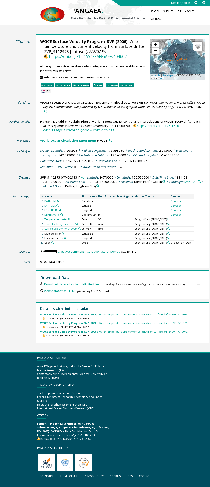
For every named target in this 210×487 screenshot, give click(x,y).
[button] (175, 56)
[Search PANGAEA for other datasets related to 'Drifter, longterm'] (97, 186)
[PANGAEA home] (52, 10)
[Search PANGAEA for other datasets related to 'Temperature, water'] (69, 219)
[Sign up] (196, 2)
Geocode (176, 201)
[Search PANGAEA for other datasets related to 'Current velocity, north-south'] (79, 228)
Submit (168, 11)
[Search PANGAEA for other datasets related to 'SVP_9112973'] (82, 177)
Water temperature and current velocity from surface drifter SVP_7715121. (114, 323)
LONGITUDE (51, 210)
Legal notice (45, 476)
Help (179, 11)
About (189, 11)
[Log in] (203, 2)
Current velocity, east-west (59, 224)
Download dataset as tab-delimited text (72, 284)
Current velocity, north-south (61, 229)
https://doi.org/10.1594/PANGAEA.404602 (88, 56)
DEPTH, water (52, 214)
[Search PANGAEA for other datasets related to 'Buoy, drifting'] (168, 219)
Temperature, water (55, 219)
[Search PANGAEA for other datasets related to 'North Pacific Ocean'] (163, 181)
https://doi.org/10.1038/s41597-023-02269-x (66, 439)
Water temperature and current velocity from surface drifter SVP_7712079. (114, 331)
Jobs (130, 476)
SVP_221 (190, 182)
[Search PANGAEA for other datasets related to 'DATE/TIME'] (58, 201)
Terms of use (69, 476)
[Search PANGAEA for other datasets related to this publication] (45, 111)
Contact (156, 18)
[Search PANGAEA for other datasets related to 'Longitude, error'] (65, 238)
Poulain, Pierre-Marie (84, 121)
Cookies (115, 476)
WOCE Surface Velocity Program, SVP (77, 41)
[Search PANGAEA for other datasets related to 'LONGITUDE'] (60, 210)
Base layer (167, 75)
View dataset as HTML (60, 291)
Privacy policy (94, 476)
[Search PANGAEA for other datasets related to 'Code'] (52, 242)
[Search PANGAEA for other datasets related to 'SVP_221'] (199, 181)
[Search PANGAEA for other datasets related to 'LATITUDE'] (57, 205)
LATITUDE (50, 205)
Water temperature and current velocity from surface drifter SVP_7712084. (114, 314)
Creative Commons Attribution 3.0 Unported (89, 251)
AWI (161, 78)
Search (155, 11)
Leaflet (157, 75)
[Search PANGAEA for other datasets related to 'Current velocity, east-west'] (76, 224)
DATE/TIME (50, 201)
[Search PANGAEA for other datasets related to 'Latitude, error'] (63, 233)
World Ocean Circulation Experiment (68, 140)
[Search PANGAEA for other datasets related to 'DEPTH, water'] (61, 214)
